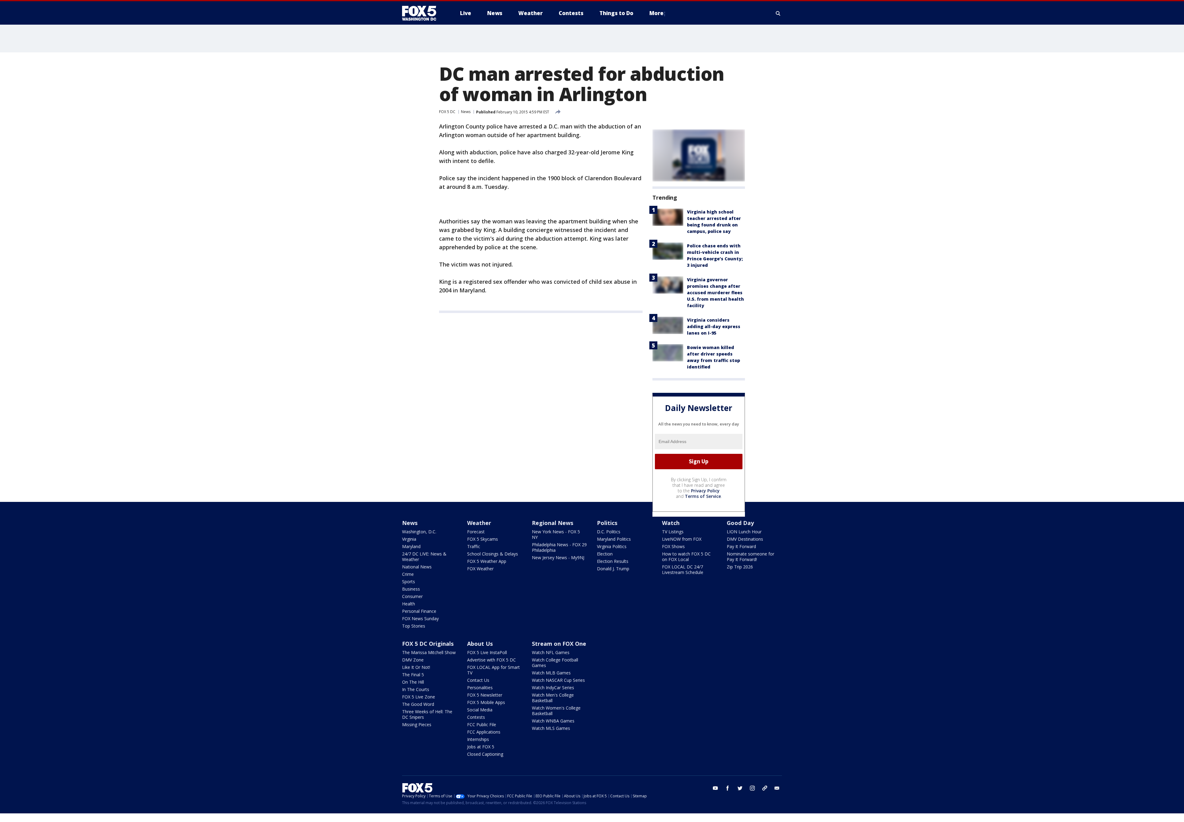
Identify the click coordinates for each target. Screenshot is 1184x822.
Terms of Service (703, 496)
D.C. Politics (608, 532)
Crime (408, 574)
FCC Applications (483, 732)
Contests (476, 717)
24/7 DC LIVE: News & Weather (424, 556)
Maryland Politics (614, 539)
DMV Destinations (745, 539)
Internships (478, 739)
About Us (480, 643)
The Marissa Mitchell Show (429, 652)
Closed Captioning (485, 754)
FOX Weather (480, 569)
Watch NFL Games (550, 652)
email (777, 788)
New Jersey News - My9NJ (558, 557)
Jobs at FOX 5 (480, 747)
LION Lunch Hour (744, 532)
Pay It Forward (741, 546)
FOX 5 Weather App (486, 561)
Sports (408, 581)
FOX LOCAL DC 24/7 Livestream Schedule (682, 569)
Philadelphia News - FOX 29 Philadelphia (559, 547)
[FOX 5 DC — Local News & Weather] (422, 13)
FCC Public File (481, 724)
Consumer (412, 596)
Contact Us (478, 680)
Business (411, 589)
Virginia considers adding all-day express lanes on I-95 (713, 326)
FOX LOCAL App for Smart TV (493, 670)
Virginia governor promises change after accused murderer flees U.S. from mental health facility (715, 292)
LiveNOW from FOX (681, 539)
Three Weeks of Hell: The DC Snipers (427, 714)
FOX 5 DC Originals (428, 643)
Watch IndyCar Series (553, 687)
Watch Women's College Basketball (556, 710)
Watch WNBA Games (553, 721)
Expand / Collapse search (778, 13)
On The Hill (413, 682)
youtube (715, 788)
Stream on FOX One (559, 643)
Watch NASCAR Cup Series (558, 680)
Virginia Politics (612, 546)
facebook (728, 788)
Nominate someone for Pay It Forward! (750, 556)
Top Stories (413, 626)
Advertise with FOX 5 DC (491, 660)
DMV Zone (413, 660)
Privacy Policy (705, 491)
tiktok (765, 788)
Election (605, 554)
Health (408, 604)
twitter (740, 788)
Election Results (612, 561)
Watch (671, 523)
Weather (479, 523)
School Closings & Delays (492, 554)
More (656, 13)
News (466, 111)
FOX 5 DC (447, 111)
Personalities (480, 687)
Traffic (473, 546)
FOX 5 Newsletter (484, 695)
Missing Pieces (416, 724)
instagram (752, 788)
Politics (607, 523)
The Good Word (418, 704)
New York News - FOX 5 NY (556, 534)
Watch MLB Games (551, 673)
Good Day (740, 523)
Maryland (411, 546)
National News (417, 567)
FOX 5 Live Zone (418, 697)
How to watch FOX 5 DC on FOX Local (686, 556)
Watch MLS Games (551, 728)
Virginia (409, 539)
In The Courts (415, 689)
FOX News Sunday (420, 618)
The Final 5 (413, 675)
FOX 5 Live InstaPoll (487, 652)
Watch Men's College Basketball (553, 697)
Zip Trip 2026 (740, 567)
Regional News (552, 523)
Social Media (479, 710)
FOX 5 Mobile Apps (486, 702)
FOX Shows (673, 546)
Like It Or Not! (416, 667)
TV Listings (673, 532)
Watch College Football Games (555, 662)
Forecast (476, 532)
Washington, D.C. (419, 532)
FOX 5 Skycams (482, 539)
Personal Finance (419, 611)
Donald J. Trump (613, 569)
